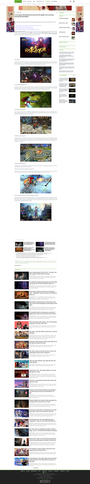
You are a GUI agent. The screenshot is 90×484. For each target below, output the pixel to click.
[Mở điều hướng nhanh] (57, 12)
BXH (43, 1)
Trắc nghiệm (54, 1)
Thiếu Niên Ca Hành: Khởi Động (64, 27)
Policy (47, 479)
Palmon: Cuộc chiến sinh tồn (64, 36)
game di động (27, 261)
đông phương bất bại (36, 261)
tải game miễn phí (29, 262)
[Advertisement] (36, 229)
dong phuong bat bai (42, 261)
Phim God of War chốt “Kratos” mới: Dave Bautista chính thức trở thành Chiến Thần (29, 254)
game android (19, 262)
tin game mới (37, 262)
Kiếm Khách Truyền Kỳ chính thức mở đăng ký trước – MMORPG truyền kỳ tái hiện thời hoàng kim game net (29, 249)
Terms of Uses (44, 479)
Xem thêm (73, 75)
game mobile (23, 261)
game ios (47, 261)
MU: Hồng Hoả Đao (62, 32)
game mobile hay (24, 262)
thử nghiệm (33, 262)
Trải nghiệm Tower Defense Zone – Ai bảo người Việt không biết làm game (27, 29)
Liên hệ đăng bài (45, 481)
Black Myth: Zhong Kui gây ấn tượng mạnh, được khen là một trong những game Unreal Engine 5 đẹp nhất (49, 249)
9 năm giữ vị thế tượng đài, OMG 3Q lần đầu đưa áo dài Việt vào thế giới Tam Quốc (29, 257)
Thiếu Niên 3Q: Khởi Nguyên (63, 18)
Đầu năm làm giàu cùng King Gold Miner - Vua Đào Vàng (25, 28)
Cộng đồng (47, 1)
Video (34, 1)
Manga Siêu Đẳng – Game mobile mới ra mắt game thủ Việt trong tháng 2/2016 (28, 25)
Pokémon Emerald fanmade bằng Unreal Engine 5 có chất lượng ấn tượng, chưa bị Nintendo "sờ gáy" (42, 391)
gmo (29, 261)
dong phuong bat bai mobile (52, 262)
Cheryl (15, 18)
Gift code (29, 1)
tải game (32, 261)
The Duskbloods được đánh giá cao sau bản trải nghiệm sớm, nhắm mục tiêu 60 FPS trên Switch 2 (32, 253)
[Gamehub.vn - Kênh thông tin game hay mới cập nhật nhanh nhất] (18, 1)
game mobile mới (50, 261)
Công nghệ (39, 1)
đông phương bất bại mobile (43, 262)
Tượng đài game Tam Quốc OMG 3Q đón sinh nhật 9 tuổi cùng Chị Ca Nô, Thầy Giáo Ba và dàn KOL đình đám (42, 460)
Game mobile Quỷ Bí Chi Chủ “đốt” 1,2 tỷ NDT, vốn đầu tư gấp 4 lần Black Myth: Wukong (29, 243)
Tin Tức (24, 1)
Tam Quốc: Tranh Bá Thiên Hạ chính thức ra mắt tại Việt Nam (26, 256)
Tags (16, 261)
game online (19, 261)
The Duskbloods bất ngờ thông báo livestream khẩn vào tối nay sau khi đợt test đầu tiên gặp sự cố (49, 244)
